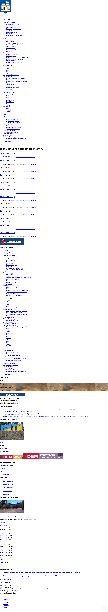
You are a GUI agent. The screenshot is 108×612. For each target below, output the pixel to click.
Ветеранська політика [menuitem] (9, 91)
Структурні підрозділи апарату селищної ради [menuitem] (19, 45)
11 (2, 535)
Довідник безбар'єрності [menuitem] (13, 129)
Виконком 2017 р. (7, 218)
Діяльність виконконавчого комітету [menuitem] (16, 59)
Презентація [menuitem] (9, 51)
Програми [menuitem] (9, 33)
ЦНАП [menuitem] (4, 64)
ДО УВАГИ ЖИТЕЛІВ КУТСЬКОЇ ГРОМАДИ (14, 411)
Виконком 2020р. (7, 196)
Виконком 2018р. (7, 211)
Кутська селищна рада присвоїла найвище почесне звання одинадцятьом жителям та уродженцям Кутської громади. (36, 410)
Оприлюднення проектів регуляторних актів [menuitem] (19, 81)
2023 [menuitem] (7, 73)
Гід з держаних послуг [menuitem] (12, 87)
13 (6, 535)
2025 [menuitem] (7, 70)
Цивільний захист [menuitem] (8, 89)
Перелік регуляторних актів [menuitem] (14, 79)
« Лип (1, 543)
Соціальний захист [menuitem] (8, 137)
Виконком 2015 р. (7, 232)
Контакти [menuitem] (6, 140)
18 (2, 537)
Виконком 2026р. (7, 153)
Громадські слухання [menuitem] (9, 130)
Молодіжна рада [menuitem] (7, 65)
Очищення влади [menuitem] (11, 27)
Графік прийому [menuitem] (7, 141)
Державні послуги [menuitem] (8, 86)
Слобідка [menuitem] (8, 105)
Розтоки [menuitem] (8, 103)
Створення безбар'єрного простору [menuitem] (16, 125)
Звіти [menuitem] (8, 26)
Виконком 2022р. (7, 182)
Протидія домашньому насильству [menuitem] (16, 138)
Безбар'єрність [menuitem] (7, 124)
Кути (1, 442)
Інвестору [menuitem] (6, 605)
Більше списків (4, 525)
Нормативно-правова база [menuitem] (14, 62)
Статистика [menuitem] (9, 30)
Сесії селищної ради (6, 471)
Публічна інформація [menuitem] (9, 22)
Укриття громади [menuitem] (8, 135)
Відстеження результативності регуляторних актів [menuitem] (20, 83)
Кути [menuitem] (7, 95)
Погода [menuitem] (5, 607)
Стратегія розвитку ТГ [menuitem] (9, 84)
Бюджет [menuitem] (5, 602)
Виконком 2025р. (7, 160)
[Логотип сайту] (5, 13)
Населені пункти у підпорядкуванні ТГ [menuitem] (17, 94)
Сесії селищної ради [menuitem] (11, 56)
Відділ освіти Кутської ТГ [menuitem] (13, 119)
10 (1, 535)
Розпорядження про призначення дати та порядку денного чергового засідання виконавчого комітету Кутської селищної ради (41, 572)
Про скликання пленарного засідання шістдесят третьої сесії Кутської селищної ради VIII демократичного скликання (38, 576)
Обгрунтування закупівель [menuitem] (17, 122)
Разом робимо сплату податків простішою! (15, 414)
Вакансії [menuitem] (5, 116)
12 (4, 535)
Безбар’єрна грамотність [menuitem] (13, 127)
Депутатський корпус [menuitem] (12, 46)
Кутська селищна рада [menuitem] (12, 121)
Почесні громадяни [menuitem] (8, 21)
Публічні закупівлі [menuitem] (8, 118)
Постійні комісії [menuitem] (10, 48)
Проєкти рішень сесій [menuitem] (12, 54)
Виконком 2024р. (7, 167)
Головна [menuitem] (5, 18)
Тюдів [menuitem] (8, 99)
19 (4, 537)
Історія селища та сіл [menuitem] (9, 92)
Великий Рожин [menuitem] (10, 100)
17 (1, 537)
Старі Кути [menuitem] (9, 97)
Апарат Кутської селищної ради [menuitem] (15, 43)
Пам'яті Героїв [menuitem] (7, 19)
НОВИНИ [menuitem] (5, 38)
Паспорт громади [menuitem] (8, 133)
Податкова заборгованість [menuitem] (11, 75)
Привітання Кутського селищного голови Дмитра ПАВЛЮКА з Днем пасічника (25, 413)
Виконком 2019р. (7, 204)
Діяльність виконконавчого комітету (25, 157)
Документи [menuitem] (6, 52)
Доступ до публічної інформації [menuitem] (15, 37)
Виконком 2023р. (7, 175)
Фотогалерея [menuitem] (6, 106)
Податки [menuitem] (5, 67)
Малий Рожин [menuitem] (10, 102)
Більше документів (5, 474)
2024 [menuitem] (7, 72)
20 (6, 537)
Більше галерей (4, 451)
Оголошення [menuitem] (6, 114)
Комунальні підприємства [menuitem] (10, 132)
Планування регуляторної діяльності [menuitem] (16, 78)
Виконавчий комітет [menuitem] (12, 49)
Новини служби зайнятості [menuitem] (13, 29)
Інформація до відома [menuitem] (12, 24)
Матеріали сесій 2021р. (6, 465)
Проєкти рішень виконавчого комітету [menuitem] (17, 57)
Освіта (3, 522)
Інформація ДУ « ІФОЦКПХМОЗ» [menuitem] (15, 35)
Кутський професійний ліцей (8, 516)
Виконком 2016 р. (7, 225)
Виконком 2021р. (7, 189)
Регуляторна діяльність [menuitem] (10, 76)
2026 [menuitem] (7, 68)
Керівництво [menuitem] (10, 41)
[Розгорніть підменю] (12, 40)
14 (8, 535)
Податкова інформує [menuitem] (12, 32)
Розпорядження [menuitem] (10, 60)
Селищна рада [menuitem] (7, 40)
